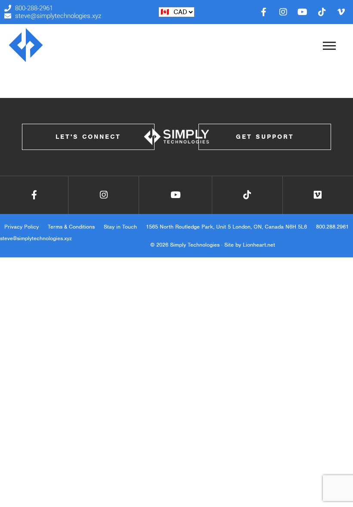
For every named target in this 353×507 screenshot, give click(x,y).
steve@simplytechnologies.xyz (36, 238)
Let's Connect (88, 136)
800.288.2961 (332, 226)
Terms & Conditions (71, 226)
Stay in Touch (120, 226)
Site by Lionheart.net (249, 244)
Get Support (265, 136)
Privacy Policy (21, 226)
